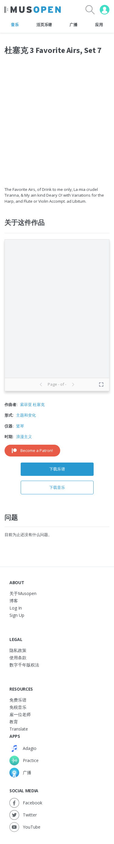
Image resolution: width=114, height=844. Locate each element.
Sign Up (16, 615)
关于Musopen (22, 593)
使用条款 (17, 657)
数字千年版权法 (24, 665)
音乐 (15, 24)
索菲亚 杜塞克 (32, 404)
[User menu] (104, 10)
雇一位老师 (20, 714)
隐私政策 (17, 650)
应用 (99, 24)
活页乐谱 (44, 24)
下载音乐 (57, 487)
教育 (13, 722)
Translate (18, 729)
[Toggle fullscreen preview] (101, 384)
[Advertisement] (57, 124)
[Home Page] (33, 9)
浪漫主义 (24, 436)
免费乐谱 (17, 700)
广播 (73, 24)
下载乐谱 (57, 469)
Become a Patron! (36, 450)
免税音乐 (17, 707)
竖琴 (20, 426)
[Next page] (73, 384)
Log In (15, 608)
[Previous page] (41, 384)
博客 (13, 601)
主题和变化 (26, 415)
